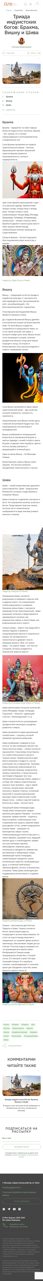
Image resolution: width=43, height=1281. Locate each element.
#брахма (30, 1028)
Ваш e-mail (6, 1138)
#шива (6, 1040)
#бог (33, 1025)
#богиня (6, 1028)
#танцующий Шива (31, 1036)
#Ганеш (6, 1025)
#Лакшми (15, 1025)
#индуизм (33, 1032)
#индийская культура (19, 1032)
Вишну (9, 101)
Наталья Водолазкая (21, 47)
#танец (6, 1036)
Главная (8, 10)
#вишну (6, 1032)
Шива (8, 105)
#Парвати (25, 1025)
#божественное (18, 1028)
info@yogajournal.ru (11, 1187)
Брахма (9, 97)
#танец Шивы (16, 1036)
